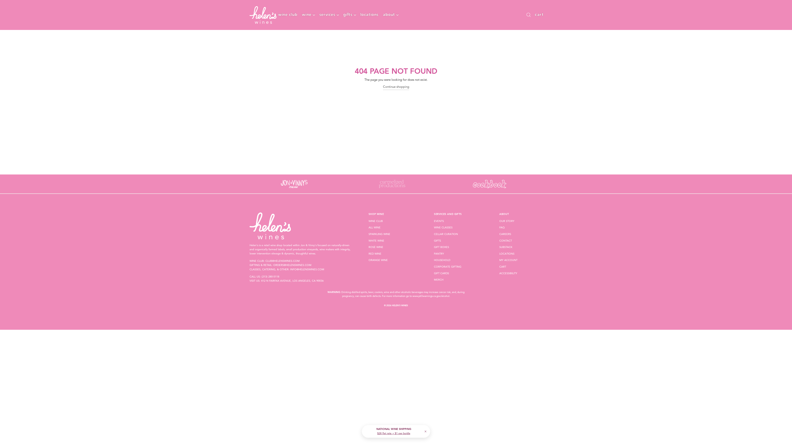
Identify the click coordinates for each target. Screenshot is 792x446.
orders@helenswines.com (292, 265)
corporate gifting (447, 267)
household (442, 260)
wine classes (443, 227)
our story (506, 221)
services (327, 15)
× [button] (425, 431)
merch (438, 280)
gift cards (441, 273)
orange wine (378, 260)
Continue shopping (396, 87)
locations (369, 15)
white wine (376, 241)
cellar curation (446, 234)
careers (505, 234)
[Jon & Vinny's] (294, 184)
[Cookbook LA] (489, 184)
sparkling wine (379, 234)
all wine (375, 227)
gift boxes (441, 247)
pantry (439, 254)
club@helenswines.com (282, 261)
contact (505, 241)
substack (505, 247)
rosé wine (376, 247)
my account (508, 260)
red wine (375, 254)
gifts (347, 15)
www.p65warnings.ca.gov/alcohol (430, 296)
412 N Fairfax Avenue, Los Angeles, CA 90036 (292, 281)
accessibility (508, 273)
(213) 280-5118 (270, 276)
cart (502, 267)
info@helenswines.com (307, 269)
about (389, 15)
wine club (287, 15)
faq (502, 227)
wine (306, 15)
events (439, 221)
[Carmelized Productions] (391, 184)
